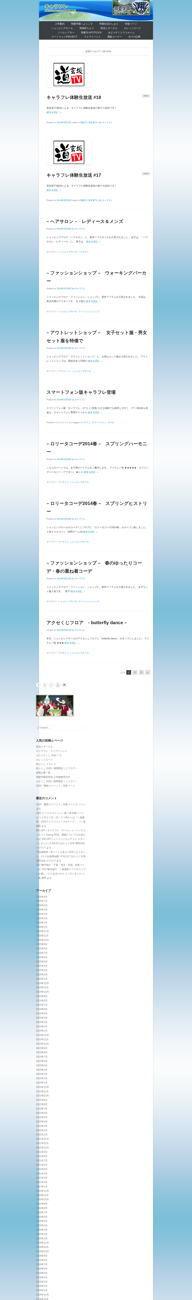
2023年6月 (42, 1061)
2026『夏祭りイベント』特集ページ (55, 785)
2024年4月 (42, 1018)
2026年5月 (42, 909)
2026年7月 (42, 901)
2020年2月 (42, 1234)
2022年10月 (42, 1095)
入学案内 (59, 24)
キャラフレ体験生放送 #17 (73, 175)
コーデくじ (85, 422)
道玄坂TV (92, 122)
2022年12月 (42, 1087)
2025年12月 (42, 931)
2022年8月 (42, 1104)
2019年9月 (42, 1255)
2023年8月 (42, 1052)
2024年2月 (42, 1026)
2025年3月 (42, 970)
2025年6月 (42, 957)
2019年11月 (42, 1247)
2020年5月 (42, 1221)
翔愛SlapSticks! (91, 32)
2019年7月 (42, 1264)
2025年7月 (42, 953)
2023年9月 (42, 1048)
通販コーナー (114, 36)
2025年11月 (42, 935)
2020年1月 (42, 1238)
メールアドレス (64, 684)
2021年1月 (42, 1186)
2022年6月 (42, 1113)
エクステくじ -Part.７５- (49, 755)
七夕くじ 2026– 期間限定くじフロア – (56, 781)
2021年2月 (42, 1182)
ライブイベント (92, 36)
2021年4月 (42, 1173)
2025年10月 (42, 940)
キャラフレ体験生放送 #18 (73, 97)
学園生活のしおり (108, 24)
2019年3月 (42, 1281)
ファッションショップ (88, 311)
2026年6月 (42, 905)
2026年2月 (42, 922)
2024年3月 (42, 1022)
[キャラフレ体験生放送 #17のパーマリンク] (98, 152)
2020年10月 (42, 1199)
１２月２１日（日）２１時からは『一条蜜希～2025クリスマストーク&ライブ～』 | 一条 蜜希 (61, 821)
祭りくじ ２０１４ (46, 764)
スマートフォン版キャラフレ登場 (81, 392)
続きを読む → (54, 112)
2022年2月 (42, 1130)
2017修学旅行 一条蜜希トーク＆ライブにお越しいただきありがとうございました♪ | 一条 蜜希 (61, 873)
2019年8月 (42, 1260)
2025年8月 (42, 948)
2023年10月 (42, 1044)
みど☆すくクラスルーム (121, 32)
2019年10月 (42, 1251)
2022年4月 (42, 1121)
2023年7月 (42, 1056)
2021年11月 (42, 1143)
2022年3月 (42, 1126)
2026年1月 (42, 927)
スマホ (111, 422)
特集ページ (131, 24)
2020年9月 (42, 1204)
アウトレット (64, 371)
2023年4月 (42, 1070)
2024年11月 (42, 987)
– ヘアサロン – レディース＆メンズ (84, 221)
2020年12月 (42, 1191)
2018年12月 (42, 1294)
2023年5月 (42, 1065)
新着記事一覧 (43, 772)
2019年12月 (42, 1242)
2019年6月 (42, 1268)
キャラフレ (56, 6)
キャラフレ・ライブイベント (51, 751)
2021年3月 (42, 1178)
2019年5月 (42, 1273)
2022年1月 (42, 1134)
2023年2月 (42, 1078)
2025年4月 (42, 966)
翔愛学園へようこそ (82, 24)
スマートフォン (99, 422)
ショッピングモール (62, 28)
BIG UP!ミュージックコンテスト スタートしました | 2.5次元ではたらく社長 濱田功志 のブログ (60, 843)
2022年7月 (42, 1108)
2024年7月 (42, 1005)
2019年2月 (42, 1286)
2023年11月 (42, 1039)
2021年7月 (42, 1160)
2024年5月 (42, 1013)
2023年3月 (42, 1074)
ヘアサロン (83, 252)
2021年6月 (42, 1165)
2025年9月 (42, 944)
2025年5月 (42, 961)
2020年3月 (42, 1229)
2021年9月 (42, 1152)
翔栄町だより (87, 28)
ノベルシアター (66, 32)
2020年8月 (42, 1208)
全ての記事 (134, 36)
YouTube (57, 684)
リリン (82, 804)
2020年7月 (42, 1212)
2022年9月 (42, 1100)
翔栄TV (83, 122)
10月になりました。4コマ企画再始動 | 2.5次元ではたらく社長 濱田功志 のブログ (61, 856)
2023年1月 (42, 1082)
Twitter (44, 684)
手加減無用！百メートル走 (50, 852)
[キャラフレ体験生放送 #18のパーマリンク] (98, 74)
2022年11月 (42, 1091)
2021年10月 (42, 1147)
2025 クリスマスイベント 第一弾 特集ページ (60, 813)
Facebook (38, 684)
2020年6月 (42, 1217)
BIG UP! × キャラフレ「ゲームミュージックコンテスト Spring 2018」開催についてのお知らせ (61, 834)
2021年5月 (42, 1169)
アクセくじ (63, 653)
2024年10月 (42, 992)
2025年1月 (42, 979)
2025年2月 (42, 974)
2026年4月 (42, 914)
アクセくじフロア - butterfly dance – (86, 622)
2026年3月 (42, 918)
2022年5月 (42, 1117)
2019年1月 (42, 1290)
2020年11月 (42, 1195)
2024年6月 (42, 1009)
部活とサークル (108, 28)
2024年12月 (42, 983)
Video (145, 96)
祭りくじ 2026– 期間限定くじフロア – (56, 768)
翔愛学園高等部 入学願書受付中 (53, 777)
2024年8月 (42, 1000)
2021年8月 (42, 1156)
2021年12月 (42, 1139)
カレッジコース (132, 28)
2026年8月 (42, 896)
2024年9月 (42, 996)
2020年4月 (42, 1225)
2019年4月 (42, 1277)
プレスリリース (63, 422)
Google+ (51, 684)
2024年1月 (42, 1030)
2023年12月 (42, 1035)
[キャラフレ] (96, 10)
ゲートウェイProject (64, 36)
